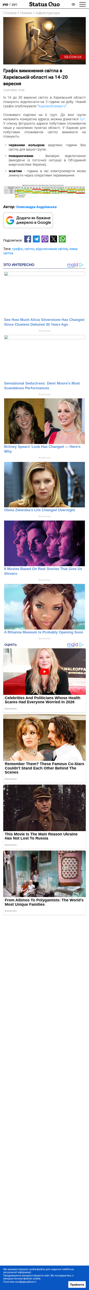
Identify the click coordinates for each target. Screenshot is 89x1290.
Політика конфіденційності (19, 1281)
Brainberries (45, 331)
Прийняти (77, 1284)
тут (82, 119)
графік (17, 249)
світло (29, 249)
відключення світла (52, 249)
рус (14, 4)
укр (5, 4)
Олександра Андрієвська (36, 207)
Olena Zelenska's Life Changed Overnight (39, 510)
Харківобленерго (51, 106)
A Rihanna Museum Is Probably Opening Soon (43, 632)
